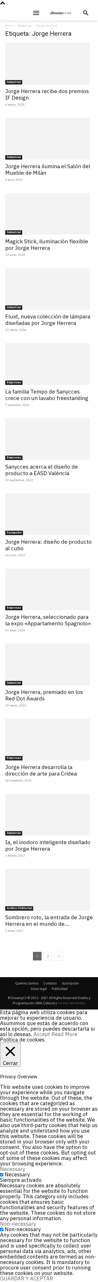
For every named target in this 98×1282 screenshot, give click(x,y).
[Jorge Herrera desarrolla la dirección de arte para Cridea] (49, 739)
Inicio (9, 25)
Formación (14, 532)
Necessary (17, 1174)
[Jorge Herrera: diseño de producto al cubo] (49, 514)
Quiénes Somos (26, 983)
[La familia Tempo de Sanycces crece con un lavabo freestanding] (49, 364)
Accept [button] (41, 1034)
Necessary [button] (12, 1168)
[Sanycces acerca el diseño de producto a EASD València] (49, 439)
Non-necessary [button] (18, 1223)
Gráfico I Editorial (19, 908)
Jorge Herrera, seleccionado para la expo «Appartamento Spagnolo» (48, 620)
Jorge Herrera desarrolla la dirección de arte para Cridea (41, 770)
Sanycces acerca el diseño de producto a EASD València (41, 470)
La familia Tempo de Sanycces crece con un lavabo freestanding (46, 395)
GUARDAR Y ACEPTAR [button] (26, 1278)
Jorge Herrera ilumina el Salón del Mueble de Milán (47, 169)
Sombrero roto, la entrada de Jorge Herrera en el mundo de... (49, 920)
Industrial (14, 82)
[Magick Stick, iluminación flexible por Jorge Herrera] (49, 214)
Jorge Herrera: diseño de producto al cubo (48, 545)
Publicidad (59, 989)
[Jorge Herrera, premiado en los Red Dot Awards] (49, 664)
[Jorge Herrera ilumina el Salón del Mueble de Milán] (49, 139)
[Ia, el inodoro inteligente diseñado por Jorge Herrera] (49, 815)
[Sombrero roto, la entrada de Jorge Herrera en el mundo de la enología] (49, 890)
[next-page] (58, 956)
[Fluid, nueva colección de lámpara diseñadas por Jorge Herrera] (49, 289)
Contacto (50, 983)
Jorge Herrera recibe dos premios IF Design (47, 94)
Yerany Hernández (71, 1003)
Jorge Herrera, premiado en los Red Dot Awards (44, 695)
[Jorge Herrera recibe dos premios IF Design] (49, 63)
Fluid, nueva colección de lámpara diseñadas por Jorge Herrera (47, 319)
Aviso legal (39, 989)
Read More (64, 1034)
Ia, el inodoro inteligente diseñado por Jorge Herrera (47, 845)
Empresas (14, 382)
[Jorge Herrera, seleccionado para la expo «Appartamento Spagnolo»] (49, 589)
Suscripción (70, 983)
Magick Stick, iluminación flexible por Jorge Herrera (46, 244)
